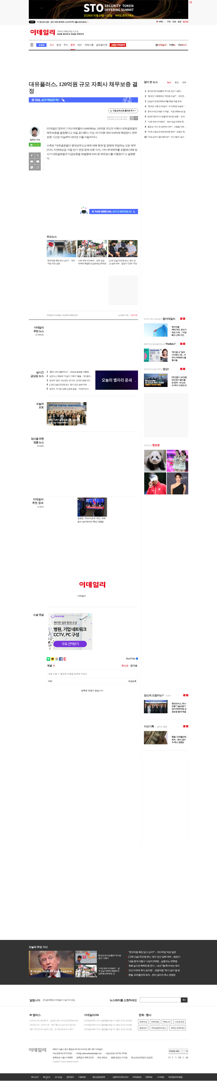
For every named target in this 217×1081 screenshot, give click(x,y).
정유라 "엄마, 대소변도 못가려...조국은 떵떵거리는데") (71, 380)
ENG (161, 22)
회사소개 (34, 1077)
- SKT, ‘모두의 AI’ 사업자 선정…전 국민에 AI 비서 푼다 (51, 1029)
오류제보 (148, 1077)
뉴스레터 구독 (123, 315)
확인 (184, 1000)
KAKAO (32, 167)
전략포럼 (155, 1022)
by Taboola (40, 335)
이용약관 (81, 1077)
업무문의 (70, 1077)
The (182, 45)
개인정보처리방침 (175, 1077)
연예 (184, 82)
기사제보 (160, 1077)
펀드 (80, 45)
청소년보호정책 (98, 1077)
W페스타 (166, 1022)
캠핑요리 (143, 1028)
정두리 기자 (35, 140)
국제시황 (88, 45)
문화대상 (143, 1022)
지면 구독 (133, 315)
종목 (72, 45)
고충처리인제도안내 (120, 1077)
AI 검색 (41, 45)
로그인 (185, 22)
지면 (174, 22)
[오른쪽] (84, 403)
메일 (32, 161)
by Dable (40, 446)
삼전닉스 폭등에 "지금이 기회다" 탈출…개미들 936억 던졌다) (74, 376)
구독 (168, 22)
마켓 (172, 45)
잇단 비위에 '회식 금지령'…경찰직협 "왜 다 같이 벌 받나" (154, 970)
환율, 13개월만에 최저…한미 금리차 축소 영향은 (151, 975)
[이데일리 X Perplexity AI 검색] (83, 99)
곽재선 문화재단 (178, 1028)
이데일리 (57, 32)
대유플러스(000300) (83, 128)
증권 (58, 45)
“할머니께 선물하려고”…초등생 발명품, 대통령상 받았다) (72, 372)
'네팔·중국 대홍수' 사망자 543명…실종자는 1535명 (151, 961)
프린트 (38, 161)
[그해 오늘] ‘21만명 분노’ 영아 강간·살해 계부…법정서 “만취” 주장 (158, 956)
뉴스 (169, 82)
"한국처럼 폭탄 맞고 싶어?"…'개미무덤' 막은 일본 (151, 952)
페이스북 (32, 155)
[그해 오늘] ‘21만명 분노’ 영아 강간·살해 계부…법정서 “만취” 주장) (76, 384)
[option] (84, 22)
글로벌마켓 (101, 45)
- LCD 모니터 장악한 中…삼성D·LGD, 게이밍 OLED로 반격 (53, 1020)
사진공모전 (179, 1022)
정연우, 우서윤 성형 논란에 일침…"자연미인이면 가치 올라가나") (75, 389)
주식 (65, 45)
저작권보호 (136, 1077)
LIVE (32, 22)
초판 (179, 22)
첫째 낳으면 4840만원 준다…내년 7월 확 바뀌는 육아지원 (155, 965)
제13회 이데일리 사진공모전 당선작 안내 (60, 1000)
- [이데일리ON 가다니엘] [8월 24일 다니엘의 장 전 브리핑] (107, 1025)
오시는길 (58, 1077)
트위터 (38, 155)
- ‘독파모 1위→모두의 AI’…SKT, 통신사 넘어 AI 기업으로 (52, 1025)
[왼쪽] (82, 403)
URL (38, 167)
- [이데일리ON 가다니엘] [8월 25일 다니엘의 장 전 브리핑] (107, 1020)
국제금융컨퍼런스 (159, 1028)
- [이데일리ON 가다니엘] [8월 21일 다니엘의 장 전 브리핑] (107, 1029)
